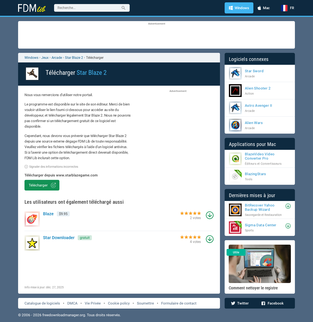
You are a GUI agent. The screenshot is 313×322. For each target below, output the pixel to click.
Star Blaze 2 (74, 58)
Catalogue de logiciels (42, 303)
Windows (31, 58)
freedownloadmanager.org (63, 315)
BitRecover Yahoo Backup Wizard (259, 207)
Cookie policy (119, 303)
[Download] (288, 206)
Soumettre (145, 303)
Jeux (45, 58)
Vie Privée (93, 303)
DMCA (72, 303)
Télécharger (38, 185)
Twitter (243, 303)
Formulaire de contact (179, 303)
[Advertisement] (156, 35)
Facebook (276, 303)
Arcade (57, 58)
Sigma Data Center (260, 225)
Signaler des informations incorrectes (53, 166)
